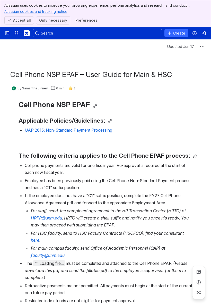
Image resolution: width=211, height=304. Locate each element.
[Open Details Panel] (199, 282)
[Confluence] (27, 33)
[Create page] (199, 293)
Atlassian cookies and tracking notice (35, 11)
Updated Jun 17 (180, 46)
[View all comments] (199, 272)
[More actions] (202, 47)
